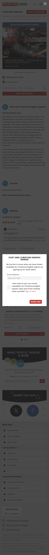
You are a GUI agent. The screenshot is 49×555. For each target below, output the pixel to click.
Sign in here (30, 291)
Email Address (13, 274)
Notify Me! (36, 301)
